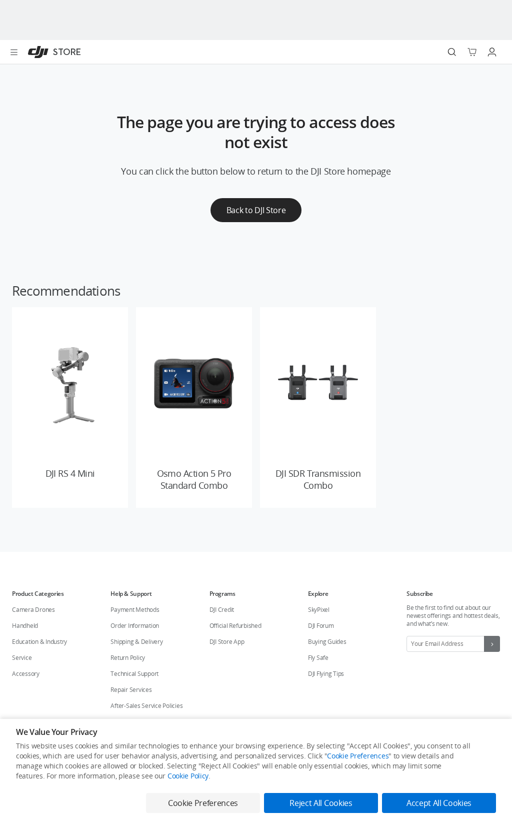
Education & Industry (39, 641)
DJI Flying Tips (326, 673)
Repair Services (131, 689)
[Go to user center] (492, 52)
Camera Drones (33, 609)
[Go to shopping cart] (472, 52)
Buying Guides (327, 641)
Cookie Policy (188, 775)
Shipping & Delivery (136, 641)
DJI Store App (227, 641)
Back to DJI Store (256, 210)
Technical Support (134, 673)
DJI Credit (222, 609)
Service (22, 657)
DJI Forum (321, 625)
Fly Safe (318, 657)
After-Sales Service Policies (146, 705)
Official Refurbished (236, 625)
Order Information (134, 625)
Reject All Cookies (321, 802)
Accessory (26, 673)
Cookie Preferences (357, 755)
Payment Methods (134, 609)
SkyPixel (319, 609)
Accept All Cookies (439, 802)
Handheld (25, 625)
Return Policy (127, 657)
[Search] (452, 52)
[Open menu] (14, 52)
